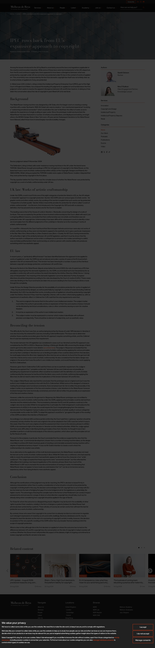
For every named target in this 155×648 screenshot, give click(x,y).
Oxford (68, 615)
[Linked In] (138, 1)
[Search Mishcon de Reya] (132, 8)
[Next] (149, 570)
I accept (143, 627)
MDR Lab (96, 610)
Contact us (111, 7)
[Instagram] (141, 1)
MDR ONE (96, 615)
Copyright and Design (109, 109)
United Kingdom (70, 607)
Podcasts (104, 136)
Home (12, 14)
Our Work (104, 133)
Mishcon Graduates (126, 610)
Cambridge (70, 612)
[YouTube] (143, 1)
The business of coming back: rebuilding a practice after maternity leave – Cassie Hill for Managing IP (128, 582)
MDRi (95, 607)
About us (50, 7)
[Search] (143, 8)
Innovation (104, 105)
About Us (41, 607)
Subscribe (131, 2)
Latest (73, 7)
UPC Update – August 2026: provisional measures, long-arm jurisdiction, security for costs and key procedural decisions (25, 584)
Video (103, 146)
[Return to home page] (20, 8)
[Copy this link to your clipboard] (109, 152)
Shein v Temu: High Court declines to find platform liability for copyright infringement (60, 582)
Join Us (40, 618)
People (62, 7)
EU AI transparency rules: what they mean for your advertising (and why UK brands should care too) (93, 582)
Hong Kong (69, 618)
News (103, 130)
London (68, 610)
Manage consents (143, 640)
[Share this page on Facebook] (107, 152)
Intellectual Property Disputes (111, 115)
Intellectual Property (108, 112)
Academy (85, 7)
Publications (105, 140)
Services (37, 7)
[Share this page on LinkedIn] (102, 152)
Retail (103, 119)
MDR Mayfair (97, 612)
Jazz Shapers (124, 612)
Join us (97, 7)
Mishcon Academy (126, 607)
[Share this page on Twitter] (104, 152)
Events (103, 143)
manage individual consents (103, 640)
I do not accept (143, 633)
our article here (49, 347)
